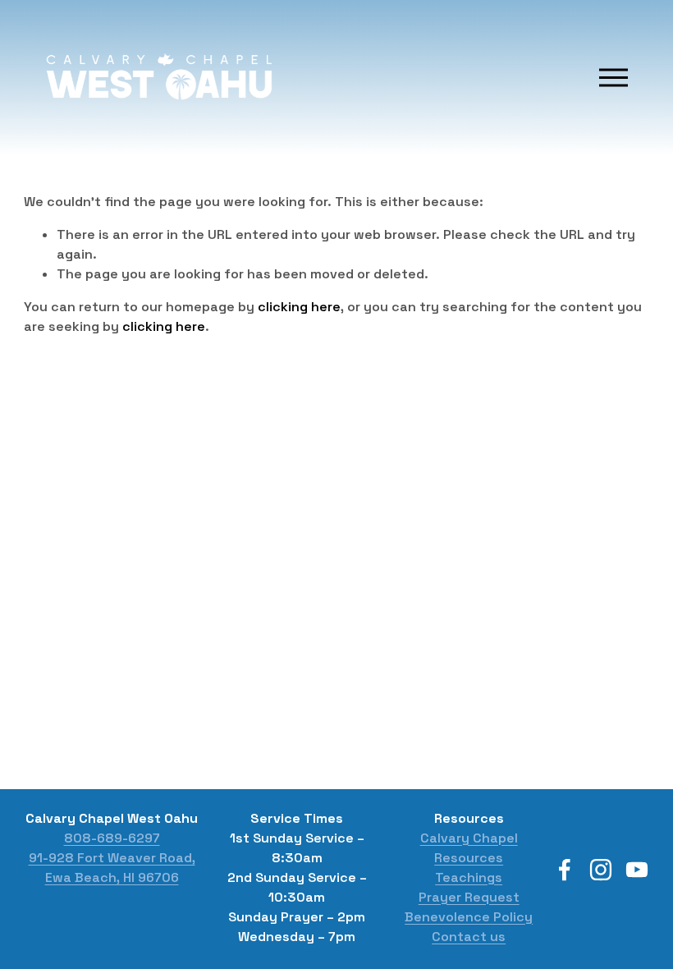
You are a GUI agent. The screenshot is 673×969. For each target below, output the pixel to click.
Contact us (469, 936)
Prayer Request (469, 897)
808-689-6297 (112, 838)
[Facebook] (564, 869)
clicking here (299, 306)
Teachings (468, 877)
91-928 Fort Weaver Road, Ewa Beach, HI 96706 (112, 867)
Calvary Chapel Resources (469, 847)
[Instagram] (600, 869)
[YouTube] (636, 869)
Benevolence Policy (469, 916)
